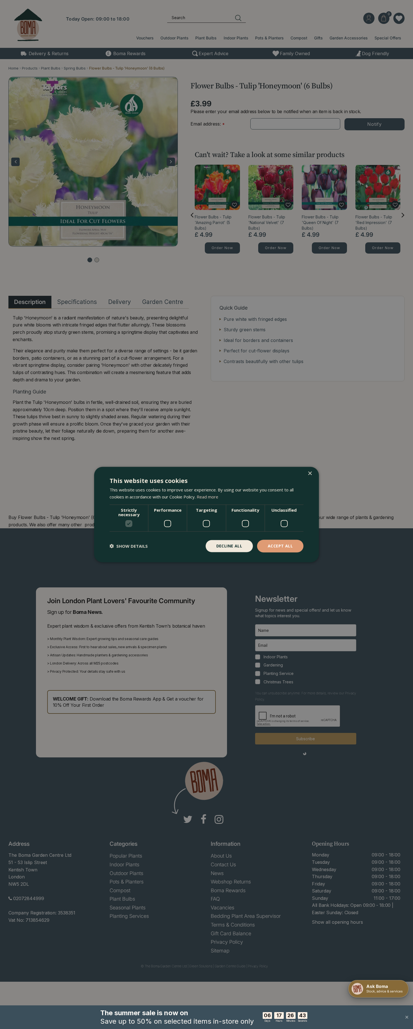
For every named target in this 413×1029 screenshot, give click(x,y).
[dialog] (206, 514)
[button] (129, 546)
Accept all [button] (280, 546)
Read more (207, 497)
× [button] (310, 473)
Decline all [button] (229, 546)
